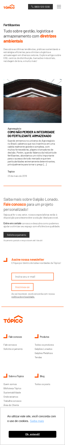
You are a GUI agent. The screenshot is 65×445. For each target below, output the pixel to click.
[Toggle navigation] (58, 6)
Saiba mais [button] (37, 421)
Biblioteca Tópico (12, 388)
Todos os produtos (44, 344)
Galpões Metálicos (44, 353)
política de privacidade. (23, 296)
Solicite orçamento (16, 234)
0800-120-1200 (42, 6)
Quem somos (10, 384)
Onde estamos (10, 396)
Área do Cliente (11, 404)
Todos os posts (42, 384)
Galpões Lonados (43, 348)
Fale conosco (10, 344)
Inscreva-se (22, 287)
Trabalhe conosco (12, 400)
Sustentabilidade (12, 392)
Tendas (38, 357)
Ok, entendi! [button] (32, 434)
